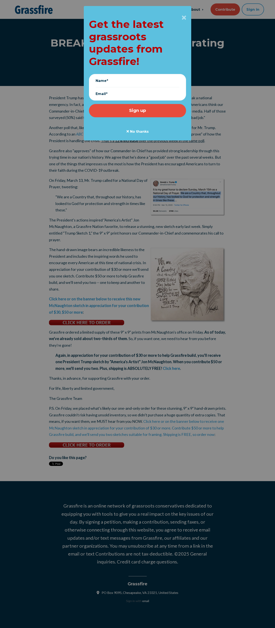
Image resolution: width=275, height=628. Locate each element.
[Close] (184, 18)
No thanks (139, 131)
